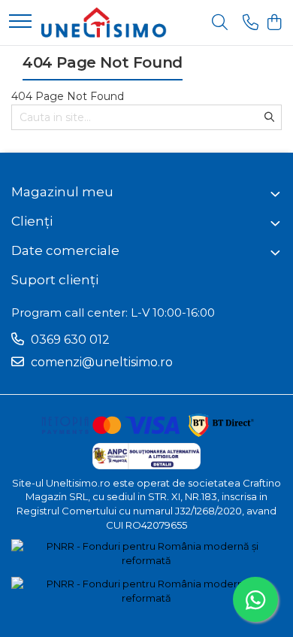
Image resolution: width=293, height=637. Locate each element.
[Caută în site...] (220, 23)
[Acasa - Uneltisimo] (104, 23)
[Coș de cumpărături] (274, 23)
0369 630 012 (69, 339)
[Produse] (20, 22)
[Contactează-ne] (250, 23)
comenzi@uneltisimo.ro (100, 362)
